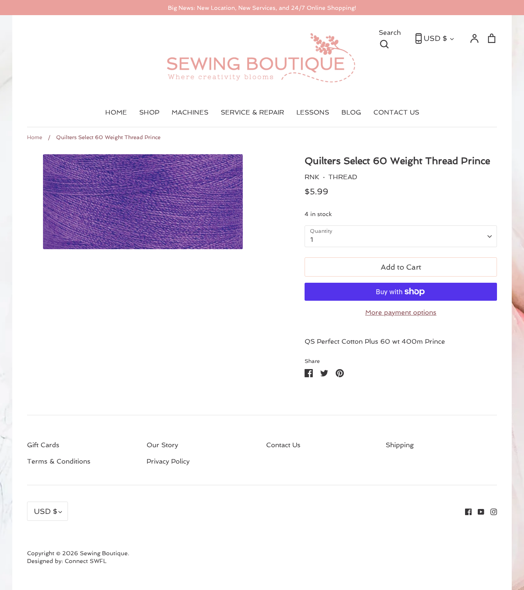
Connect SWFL (85, 561)
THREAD (342, 177)
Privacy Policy (168, 461)
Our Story (162, 445)
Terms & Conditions (58, 461)
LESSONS (312, 112)
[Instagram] (490, 511)
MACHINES (190, 112)
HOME (116, 112)
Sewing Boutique (104, 553)
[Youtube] (478, 511)
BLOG (351, 112)
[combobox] (401, 236)
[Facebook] (465, 511)
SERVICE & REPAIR (252, 112)
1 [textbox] (311, 239)
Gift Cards (43, 445)
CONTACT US (396, 112)
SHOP (149, 112)
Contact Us (283, 445)
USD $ (435, 38)
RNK (312, 177)
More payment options (400, 312)
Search (393, 38)
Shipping (400, 445)
